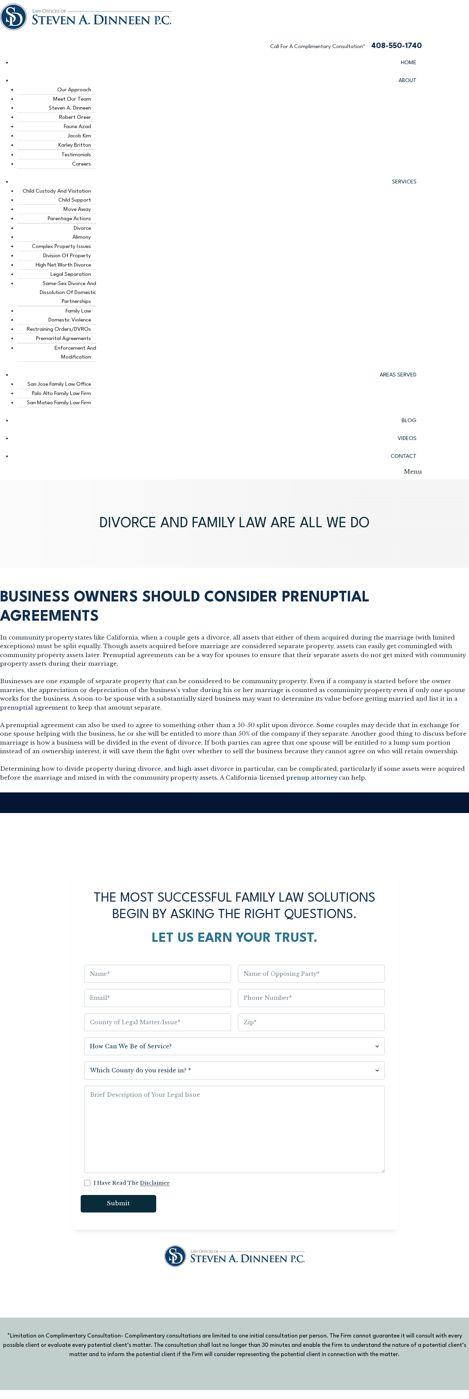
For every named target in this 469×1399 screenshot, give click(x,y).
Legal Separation (70, 274)
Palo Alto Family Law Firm (61, 393)
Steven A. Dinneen (70, 108)
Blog (409, 421)
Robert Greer (75, 117)
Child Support (74, 200)
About (407, 80)
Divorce (82, 228)
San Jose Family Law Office (59, 384)
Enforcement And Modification (75, 353)
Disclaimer (155, 1183)
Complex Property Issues (61, 246)
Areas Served (398, 375)
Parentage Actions (69, 219)
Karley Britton (74, 145)
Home (408, 63)
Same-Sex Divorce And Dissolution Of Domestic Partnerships (68, 292)
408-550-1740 (396, 46)
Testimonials (76, 155)
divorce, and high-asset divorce (186, 768)
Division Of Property (67, 256)
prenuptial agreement (34, 707)
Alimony (81, 237)
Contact (403, 456)
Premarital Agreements (63, 338)
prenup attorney (311, 777)
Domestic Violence (69, 320)
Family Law (78, 311)
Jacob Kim (79, 136)
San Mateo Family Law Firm (59, 403)
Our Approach (74, 90)
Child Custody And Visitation (57, 191)
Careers (81, 164)
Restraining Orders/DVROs (59, 329)
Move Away (77, 209)
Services (404, 182)
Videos (407, 438)
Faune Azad (77, 126)
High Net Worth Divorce (63, 265)
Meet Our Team (72, 99)
